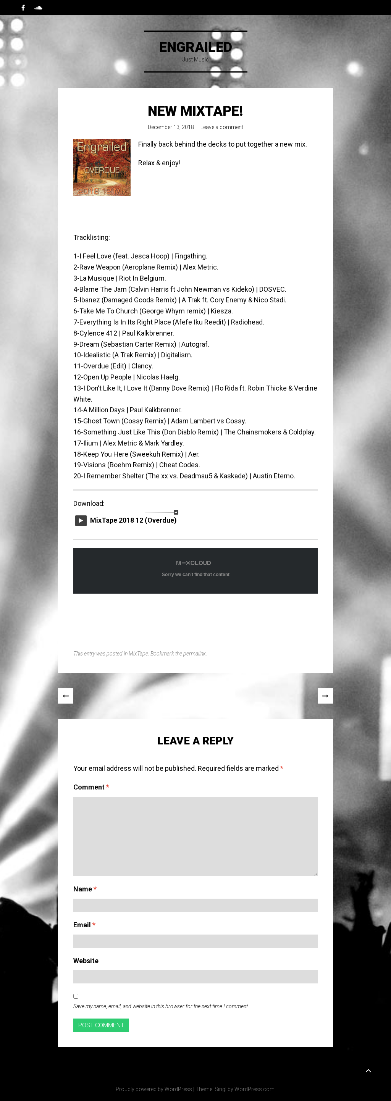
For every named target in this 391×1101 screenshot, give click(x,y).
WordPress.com (254, 1089)
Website (86, 961)
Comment (91, 787)
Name (85, 889)
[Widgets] (368, 1070)
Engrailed (195, 47)
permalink (194, 654)
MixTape (138, 654)
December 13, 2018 (171, 127)
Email (84, 925)
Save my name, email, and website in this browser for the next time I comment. (161, 1006)
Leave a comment (221, 127)
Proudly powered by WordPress (154, 1089)
